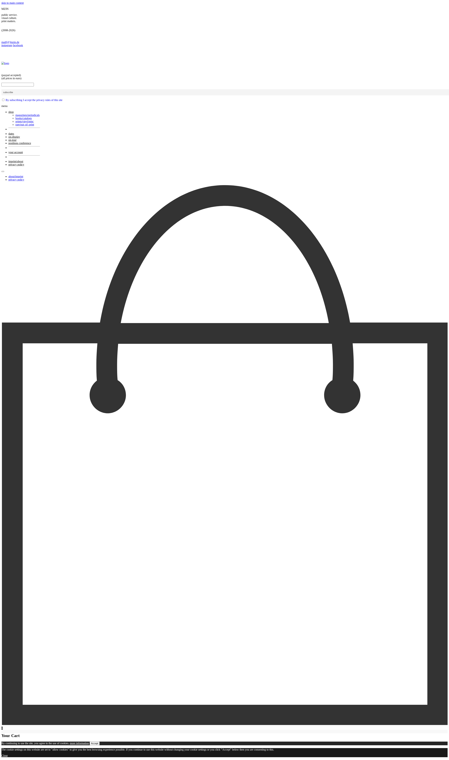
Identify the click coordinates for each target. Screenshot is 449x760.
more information (79, 743)
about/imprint (15, 176)
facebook (18, 45)
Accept (94, 743)
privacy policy (16, 179)
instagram (6, 45)
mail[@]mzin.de (10, 42)
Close (4, 755)
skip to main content (12, 2)
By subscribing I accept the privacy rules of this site (34, 100)
